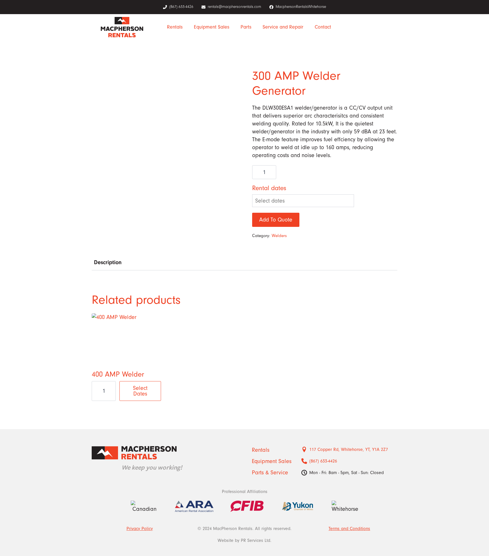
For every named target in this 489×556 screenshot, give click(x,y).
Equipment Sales (211, 27)
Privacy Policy (139, 528)
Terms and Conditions (349, 528)
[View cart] (380, 27)
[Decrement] (257, 172)
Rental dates (269, 188)
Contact (323, 27)
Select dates (140, 391)
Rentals (175, 27)
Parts (246, 27)
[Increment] (272, 172)
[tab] (108, 262)
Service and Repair (283, 27)
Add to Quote (275, 219)
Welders (279, 235)
